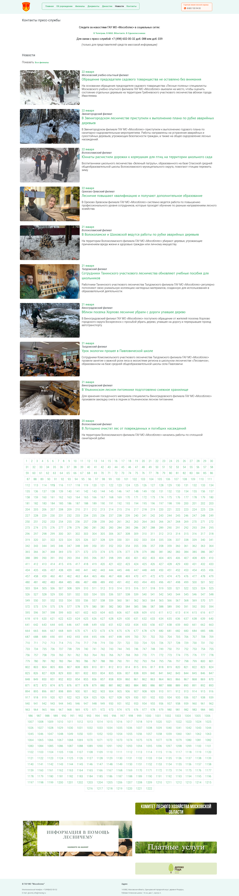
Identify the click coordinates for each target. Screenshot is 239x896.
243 (161, 515)
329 (111, 540)
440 (77, 570)
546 (194, 594)
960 (194, 703)
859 (119, 679)
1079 (179, 740)
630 (127, 618)
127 (152, 485)
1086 (60, 746)
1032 (90, 727)
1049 (70, 734)
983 (194, 709)
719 (102, 643)
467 (111, 576)
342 (27, 546)
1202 (80, 782)
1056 (139, 734)
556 (86, 600)
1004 (188, 715)
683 (186, 631)
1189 (139, 776)
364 (211, 546)
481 (36, 582)
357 (152, 546)
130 (178, 485)
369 (61, 552)
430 (186, 564)
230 (52, 515)
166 (94, 497)
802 (27, 667)
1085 (50, 746)
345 (52, 546)
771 (152, 655)
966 (52, 709)
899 (69, 691)
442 (94, 570)
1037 (139, 727)
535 (102, 594)
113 (36, 485)
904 (111, 691)
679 (152, 631)
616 (203, 612)
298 (44, 533)
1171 (149, 770)
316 (194, 533)
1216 (90, 788)
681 (169, 631)
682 (178, 631)
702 (152, 636)
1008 (40, 721)
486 (77, 582)
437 (52, 570)
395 (86, 558)
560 (119, 600)
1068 (70, 740)
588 (161, 606)
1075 (139, 740)
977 (144, 709)
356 (144, 546)
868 (194, 679)
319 (27, 540)
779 (27, 661)
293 (194, 527)
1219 (119, 788)
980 (169, 709)
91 (55, 479)
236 (102, 515)
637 (186, 618)
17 (122, 461)
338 (186, 540)
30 (211, 461)
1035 (119, 727)
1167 (109, 770)
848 (27, 679)
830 (69, 673)
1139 (208, 758)
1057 (149, 734)
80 (170, 473)
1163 (70, 770)
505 (44, 588)
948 (94, 703)
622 (61, 618)
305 (102, 533)
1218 (109, 788)
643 (44, 624)
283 (111, 527)
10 (75, 461)
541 (152, 594)
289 (161, 527)
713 (52, 643)
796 (169, 661)
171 (136, 497)
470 (136, 576)
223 (186, 509)
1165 (90, 770)
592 (194, 606)
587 (152, 606)
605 (111, 612)
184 (52, 503)
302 (77, 533)
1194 (188, 776)
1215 (208, 782)
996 (114, 715)
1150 (129, 764)
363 (203, 546)
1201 (70, 782)
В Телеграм (99, 33)
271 (203, 521)
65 (68, 473)
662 (203, 624)
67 (81, 473)
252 (44, 521)
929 (127, 697)
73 (122, 473)
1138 (198, 758)
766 (111, 655)
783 (61, 661)
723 (136, 643)
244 (169, 515)
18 (129, 461)
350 (94, 546)
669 (69, 631)
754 (203, 649)
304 (94, 533)
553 (61, 600)
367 (44, 552)
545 (186, 594)
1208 (139, 782)
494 (144, 582)
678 (144, 631)
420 (102, 564)
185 (61, 503)
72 (116, 473)
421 (111, 564)
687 (27, 636)
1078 (169, 740)
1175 (188, 770)
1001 (158, 715)
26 (184, 461)
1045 (31, 734)
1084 (40, 746)
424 (136, 564)
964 (36, 709)
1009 (50, 721)
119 (86, 485)
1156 (188, 764)
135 (27, 491)
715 (69, 643)
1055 (129, 734)
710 (27, 643)
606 (119, 612)
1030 (70, 727)
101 (126, 479)
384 (186, 552)
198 (169, 503)
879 (94, 685)
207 (52, 509)
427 (161, 564)
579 (86, 606)
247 (194, 515)
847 (211, 673)
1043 (198, 727)
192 (119, 503)
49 (150, 467)
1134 (159, 758)
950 (111, 703)
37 (68, 467)
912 (178, 691)
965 (44, 709)
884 (136, 685)
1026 (31, 727)
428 (169, 564)
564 (152, 600)
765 (102, 655)
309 (136, 533)
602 (86, 612)
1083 (31, 746)
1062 (198, 734)
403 (152, 558)
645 (61, 624)
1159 (31, 770)
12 (88, 461)
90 (48, 479)
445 (119, 570)
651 (111, 624)
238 (119, 515)
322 (52, 540)
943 (52, 703)
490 (111, 582)
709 (211, 636)
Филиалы (80, 6)
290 (169, 527)
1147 (100, 764)
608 (136, 612)
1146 (90, 764)
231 (61, 515)
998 (130, 715)
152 (169, 491)
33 (40, 467)
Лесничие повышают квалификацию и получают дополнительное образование (142, 195)
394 (77, 558)
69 (95, 473)
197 (161, 503)
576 (61, 606)
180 (211, 497)
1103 (40, 752)
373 (94, 552)
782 (52, 661)
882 (119, 685)
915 (203, 691)
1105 (60, 752)
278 (69, 527)
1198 (40, 782)
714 (61, 643)
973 (111, 709)
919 (44, 697)
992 (80, 715)
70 (102, 473)
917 (27, 697)
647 (77, 624)
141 (77, 491)
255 (69, 521)
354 (127, 546)
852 (61, 679)
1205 (109, 782)
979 (161, 709)
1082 (208, 740)
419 (94, 564)
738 (69, 649)
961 (203, 703)
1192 (169, 776)
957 (169, 703)
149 (144, 491)
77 (150, 473)
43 (109, 467)
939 (211, 697)
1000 (148, 715)
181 (27, 503)
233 (77, 515)
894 (27, 691)
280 (86, 527)
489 (102, 582)
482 (44, 582)
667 (52, 631)
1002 (168, 715)
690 (52, 636)
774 (178, 655)
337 (178, 540)
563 (144, 600)
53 (177, 467)
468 (119, 576)
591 (186, 606)
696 (102, 636)
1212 (179, 782)
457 (27, 576)
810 (94, 667)
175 (169, 497)
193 (127, 503)
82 (184, 473)
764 (94, 655)
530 (61, 594)
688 (36, 636)
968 (69, 709)
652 (119, 624)
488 (94, 582)
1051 (90, 734)
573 (36, 606)
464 (86, 576)
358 (161, 546)
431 (194, 564)
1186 (109, 776)
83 (191, 473)
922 (69, 697)
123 (119, 485)
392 (61, 558)
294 (203, 527)
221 (169, 509)
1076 (149, 740)
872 (36, 685)
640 (211, 618)
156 (203, 491)
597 (44, 612)
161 (52, 497)
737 (61, 649)
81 (177, 473)
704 (169, 636)
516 (136, 588)
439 (69, 570)
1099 (188, 746)
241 (144, 515)
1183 (80, 776)
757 (36, 655)
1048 (60, 734)
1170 (139, 770)
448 (144, 570)
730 (194, 643)
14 (102, 461)
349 (86, 546)
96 (89, 479)
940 (27, 703)
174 (161, 497)
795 (161, 661)
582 (111, 606)
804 (44, 667)
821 (186, 667)
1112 (129, 752)
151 (161, 491)
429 (178, 564)
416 (69, 564)
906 (127, 691)
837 (127, 673)
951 (119, 703)
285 (127, 527)
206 (44, 509)
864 (161, 679)
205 (36, 509)
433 (211, 564)
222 (178, 509)
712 (44, 643)
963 (27, 709)
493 (136, 582)
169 (119, 497)
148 (136, 491)
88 (35, 479)
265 (152, 521)
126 (144, 485)
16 (116, 461)
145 (111, 491)
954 (144, 703)
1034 (109, 727)
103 (143, 479)
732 (211, 643)
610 (152, 612)
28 (198, 461)
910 (161, 691)
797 (178, 661)
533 (86, 594)
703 (161, 636)
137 (44, 491)
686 (211, 631)
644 (52, 624)
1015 (109, 721)
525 (211, 588)
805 (52, 667)
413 (44, 564)
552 (52, 600)
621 (52, 618)
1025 (208, 721)
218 (144, 509)
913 (186, 691)
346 (61, 546)
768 (127, 655)
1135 (169, 758)
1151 (139, 764)
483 (52, 582)
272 (211, 521)
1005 (198, 715)
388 (27, 558)
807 (69, 667)
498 (178, 582)
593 (203, 606)
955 (152, 703)
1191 (159, 776)
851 (52, 679)
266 (161, 521)
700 (136, 636)
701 (144, 636)
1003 (178, 715)
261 (119, 521)
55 (191, 467)
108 (184, 479)
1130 (119, 758)
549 (27, 600)
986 (30, 715)
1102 (31, 752)
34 (47, 467)
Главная (50, 6)
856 (94, 679)
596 (36, 612)
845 (194, 673)
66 (75, 473)
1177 (208, 770)
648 (86, 624)
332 (136, 540)
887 (161, 685)
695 (94, 636)
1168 (119, 770)
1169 (129, 770)
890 (186, 685)
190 (102, 503)
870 (211, 679)
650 (102, 624)
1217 (100, 788)
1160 (40, 770)
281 (94, 527)
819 (169, 667)
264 (144, 521)
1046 (40, 734)
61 (40, 473)
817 (152, 667)
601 (77, 612)
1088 (80, 746)
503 (27, 588)
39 (81, 467)
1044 (208, 727)
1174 (179, 770)
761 (69, 655)
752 (186, 649)
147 (127, 491)
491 (119, 582)
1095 (149, 746)
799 (194, 661)
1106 (70, 752)
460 (52, 576)
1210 (159, 782)
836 (119, 673)
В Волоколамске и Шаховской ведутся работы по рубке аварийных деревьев (140, 234)
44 (116, 467)
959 (186, 703)
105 (159, 479)
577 (69, 606)
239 (127, 515)
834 (102, 673)
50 (157, 467)
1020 (159, 721)
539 (136, 594)
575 (52, 606)
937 (194, 697)
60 (34, 473)
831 (77, 673)
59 (27, 473)
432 (203, 564)
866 (178, 679)
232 (69, 515)
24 (170, 461)
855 (86, 679)
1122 (40, 758)
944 (61, 703)
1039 (159, 727)
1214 (198, 782)
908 (144, 691)
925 (94, 697)
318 (211, 533)
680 (161, 631)
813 (119, 667)
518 (152, 588)
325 (77, 540)
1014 (100, 721)
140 (69, 491)
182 (36, 503)
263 (136, 521)
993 (89, 715)
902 (94, 691)
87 (28, 479)
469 (127, 576)
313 (169, 533)
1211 (169, 782)
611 (161, 612)
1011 (70, 721)
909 (152, 691)
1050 (80, 734)
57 (204, 467)
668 (61, 631)
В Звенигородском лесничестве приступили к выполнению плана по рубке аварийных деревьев (148, 120)
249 (211, 515)
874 (52, 685)
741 (94, 649)
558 (102, 600)
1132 (139, 758)
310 (144, 533)
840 (152, 673)
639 (203, 618)
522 (186, 588)
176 (178, 497)
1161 (50, 770)
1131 (129, 758)
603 (94, 612)
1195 (198, 776)
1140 (31, 764)
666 (44, 631)
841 (161, 673)
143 (94, 491)
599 (61, 612)
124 (127, 485)
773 (169, 655)
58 (211, 467)
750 (169, 649)
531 (69, 594)
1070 (90, 740)
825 (27, 673)
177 (186, 497)
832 (86, 673)
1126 (80, 758)
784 (69, 661)
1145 (80, 764)
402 (144, 558)
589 (169, 606)
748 (152, 649)
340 (203, 540)
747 (144, 649)
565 (161, 600)
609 (144, 612)
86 (211, 473)
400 (127, 558)
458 (36, 576)
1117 (179, 752)
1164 (80, 770)
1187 (119, 776)
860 (127, 679)
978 (152, 709)
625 (86, 618)
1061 (188, 734)
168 (111, 497)
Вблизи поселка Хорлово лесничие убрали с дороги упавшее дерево (133, 312)
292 (186, 527)
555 (77, 600)
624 (77, 618)
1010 (60, 721)
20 (143, 461)
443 (102, 570)
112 (27, 485)
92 (62, 479)
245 (178, 515)
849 (36, 679)
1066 (50, 740)
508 (69, 588)
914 (194, 691)
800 (203, 661)
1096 (159, 746)
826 (36, 673)
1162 (60, 770)
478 (203, 576)
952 (127, 703)
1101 (208, 746)
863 (152, 679)
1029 (60, 727)
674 (111, 631)
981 (178, 709)
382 (169, 552)
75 (136, 473)
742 (102, 649)
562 (136, 600)
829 (61, 673)
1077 (159, 740)
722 (127, 643)
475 (178, 576)
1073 (119, 740)
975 (127, 709)
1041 (179, 727)
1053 (109, 734)
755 (211, 649)
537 (119, 594)
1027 (40, 727)
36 (61, 467)
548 (211, 594)
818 (161, 667)
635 (169, 618)
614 (186, 612)
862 (144, 679)
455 (203, 570)
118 (77, 485)
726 (161, 643)
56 (197, 467)
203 (211, 503)
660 (186, 624)
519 (161, 588)
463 (77, 576)
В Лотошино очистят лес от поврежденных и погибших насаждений (134, 428)
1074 (129, 740)
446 (127, 570)
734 (36, 649)
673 (102, 631)
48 (143, 467)
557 (94, 600)
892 (203, 685)
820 (178, 667)
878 (86, 685)
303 (86, 533)
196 (152, 503)
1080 (188, 740)
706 (186, 636)
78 (157, 473)
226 (211, 509)
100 (118, 479)
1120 (208, 752)
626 (94, 618)
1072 (109, 740)
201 (194, 503)
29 (204, 461)
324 (69, 540)
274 (36, 527)
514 (119, 588)
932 (152, 697)
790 (119, 661)
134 (211, 485)
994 (97, 715)
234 (86, 515)
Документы (93, 6)
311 (152, 533)
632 (144, 618)
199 (178, 503)
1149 (119, 764)
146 (119, 491)
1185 (100, 776)
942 (44, 703)
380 (152, 552)
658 (169, 624)
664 (27, 631)
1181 (60, 776)
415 (61, 564)
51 (163, 467)
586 (144, 606)
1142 (50, 764)
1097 (169, 746)
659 (178, 624)
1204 (100, 782)
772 (161, 655)
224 (194, 509)
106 (168, 479)
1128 (100, 758)
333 (144, 540)
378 (136, 552)
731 (203, 643)
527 (36, 594)
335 (161, 540)
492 (127, 582)
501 (203, 582)
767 (119, 655)
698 (119, 636)
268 (178, 521)
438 (61, 570)
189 (94, 503)
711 (36, 643)
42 (102, 467)
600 (69, 612)
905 (119, 691)
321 (44, 540)
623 (69, 618)
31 (27, 467)
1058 (159, 734)
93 (69, 479)
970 (86, 709)
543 (169, 594)
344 (44, 546)
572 (27, 606)
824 (211, 667)
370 (69, 552)
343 (36, 546)
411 (27, 564)
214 (111, 509)
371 (77, 552)
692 (69, 636)
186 (69, 503)
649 (94, 624)
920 (52, 697)
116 (61, 485)
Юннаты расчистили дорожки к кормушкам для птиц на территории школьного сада (147, 157)
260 (111, 521)
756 (27, 655)
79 (163, 473)
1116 (169, 752)
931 (144, 697)
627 (102, 618)
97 (96, 479)
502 (211, 582)
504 (36, 588)
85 (204, 473)
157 (211, 491)
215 (119, 509)
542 (161, 594)
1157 (198, 764)
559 (111, 600)
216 (127, 509)
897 (52, 691)
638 (194, 618)
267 (169, 521)
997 (122, 715)
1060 (179, 734)
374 (102, 552)
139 (61, 491)
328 (102, 540)
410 (211, 558)
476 (186, 576)
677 (136, 631)
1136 (179, 758)
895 (36, 691)
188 (86, 503)
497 (169, 582)
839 (144, 673)
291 (178, 527)
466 (102, 576)
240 (136, 515)
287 (144, 527)
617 (211, 612)
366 (36, 552)
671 (86, 631)
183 (44, 503)
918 (36, 697)
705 (178, 636)
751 (178, 649)
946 (77, 703)
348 (77, 546)
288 (152, 527)
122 (111, 485)
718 (94, 643)
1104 (50, 752)
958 (178, 703)
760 (61, 655)
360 (178, 546)
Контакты (132, 6)
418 (86, 564)
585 (136, 606)
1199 (50, 782)
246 (186, 515)
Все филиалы (42, 62)
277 (61, 527)
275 (44, 527)
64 (61, 473)
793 (144, 661)
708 (203, 636)
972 (102, 709)
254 (61, 521)
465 (94, 576)
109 (193, 479)
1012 (80, 721)
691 (61, 636)
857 (102, 679)
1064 (31, 740)
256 (77, 521)
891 (194, 685)
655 (144, 624)
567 (178, 600)
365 (27, 552)
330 (119, 540)
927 (111, 697)
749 (161, 649)
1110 (109, 752)
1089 (90, 746)
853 (69, 679)
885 (144, 685)
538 (127, 594)
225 (203, 509)
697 (111, 636)
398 (111, 558)
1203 (90, 782)
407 (186, 558)
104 (151, 479)
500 (194, 582)
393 (69, 558)
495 (152, 582)
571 (211, 600)
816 (144, 667)
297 (36, 533)
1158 (208, 764)
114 (44, 485)
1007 (31, 721)
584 (127, 606)
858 (111, 679)
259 (102, 521)
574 (44, 606)
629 (119, 618)
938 (203, 697)
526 (27, 594)
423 (127, 564)
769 (136, 655)
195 (144, 503)
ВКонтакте (119, 33)
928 (119, 697)
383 (178, 552)
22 (157, 461)
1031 (80, 727)
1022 (179, 721)
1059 (169, 734)
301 (69, 533)
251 (36, 521)
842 (169, 673)
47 (136, 467)
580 (94, 606)
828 (52, 673)
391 (52, 558)
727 (169, 643)
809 (86, 667)
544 (178, 594)
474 (169, 576)
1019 (149, 721)
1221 (139, 788)
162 (61, 497)
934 (169, 697)
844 (186, 673)
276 (52, 527)
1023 (188, 721)
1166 (100, 770)
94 (76, 479)
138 (52, 491)
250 (27, 521)
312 (161, 533)
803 (36, 667)
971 (94, 709)
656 (152, 624)
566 (169, 600)
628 (111, 618)
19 (136, 461)
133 (203, 485)
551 (44, 600)
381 (161, 552)
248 (203, 515)
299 (52, 533)
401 (136, 558)
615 (194, 612)
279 (77, 527)
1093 (129, 746)
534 (94, 594)
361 (186, 546)
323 (61, 540)
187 (77, 503)
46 (129, 467)
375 (111, 552)
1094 (139, 746)
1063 (208, 734)
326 (86, 540)
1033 (100, 727)
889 (178, 685)
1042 (188, 727)
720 (111, 643)
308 (127, 533)
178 (194, 497)
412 (36, 564)
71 (109, 473)
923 (77, 697)
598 (52, 612)
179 (203, 497)
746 (136, 649)
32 (34, 467)
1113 (139, 752)
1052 (100, 734)
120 (94, 485)
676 (127, 631)
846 (203, 673)
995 (105, 715)
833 (94, 673)
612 (169, 612)
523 (194, 588)
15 (109, 461)
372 (86, 552)
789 (111, 661)
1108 (90, 752)
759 (52, 655)
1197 (31, 782)
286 (136, 527)
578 (77, 606)
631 (136, 618)
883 (127, 685)
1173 (169, 770)
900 (77, 691)
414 (52, 564)
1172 (159, 770)
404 (161, 558)
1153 (159, 764)
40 (88, 467)
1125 (70, 758)
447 (136, 570)
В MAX (109, 33)
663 (211, 624)
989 (55, 715)
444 (111, 570)
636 (178, 618)
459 (44, 576)
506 (52, 588)
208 (61, 509)
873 (44, 685)
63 (54, 473)
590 (178, 606)
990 (64, 715)
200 (186, 503)
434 (27, 570)
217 (136, 509)
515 (127, 588)
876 (69, 685)
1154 (169, 764)
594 (211, 606)
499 (186, 582)
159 (36, 497)
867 (186, 679)
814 (127, 667)
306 (111, 533)
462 (69, 576)
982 (186, 709)
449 (152, 570)
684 (194, 631)
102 (134, 479)
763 (86, 655)
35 (54, 467)
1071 (100, 740)
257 (86, 521)
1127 (90, 758)
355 (136, 546)
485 (69, 582)
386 (203, 552)
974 (119, 709)
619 (36, 618)
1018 (139, 721)
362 (194, 546)
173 (152, 497)
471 (144, 576)
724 (144, 643)
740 (86, 649)
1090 (100, 746)
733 (27, 649)
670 (77, 631)
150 (152, 491)
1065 (40, 740)
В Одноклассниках (135, 33)
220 (161, 509)
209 (69, 509)
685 (203, 631)
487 (86, 582)
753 (194, 649)
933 (161, 697)
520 (169, 588)
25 (177, 461)
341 (211, 540)
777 (203, 655)
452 (178, 570)
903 (102, 691)
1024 (198, 721)
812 (111, 667)
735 (44, 649)
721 (119, 643)
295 (211, 527)
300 (61, 533)
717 (86, 643)
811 (102, 667)
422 (119, 564)
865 (169, 679)
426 (152, 564)
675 (119, 631)
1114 (149, 752)
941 (36, 703)
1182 (70, 776)
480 (27, 582)
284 (119, 527)
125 (136, 485)
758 (44, 655)
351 (102, 546)
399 (119, 558)
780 (36, 661)
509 (77, 588)
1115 (159, 752)
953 (136, 703)
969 (77, 709)
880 (102, 685)
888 (169, 685)
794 (152, 661)
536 (111, 594)
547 (203, 594)
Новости (119, 6)
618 (27, 618)
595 (27, 612)
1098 (179, 746)
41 (95, 467)
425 (144, 564)
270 (194, 521)
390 (44, 558)
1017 (129, 721)
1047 (50, 734)
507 (61, 588)
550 (36, 600)
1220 (129, 788)
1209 (149, 782)
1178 (31, 776)
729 (186, 643)
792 (136, 661)
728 (178, 643)
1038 (149, 727)
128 (161, 485)
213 (102, 509)
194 (136, 503)
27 (191, 461)
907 (136, 691)
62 (47, 473)
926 (102, 697)
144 (102, 491)
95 (83, 479)
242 (152, 515)
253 (52, 521)
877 (77, 685)
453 (186, 570)
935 (178, 697)
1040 (169, 727)
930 (136, 697)
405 (169, 558)
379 (144, 552)
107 (176, 479)
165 (86, 497)
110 (201, 479)
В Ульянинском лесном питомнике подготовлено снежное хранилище (135, 389)
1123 (50, 758)
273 (27, 527)
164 (77, 497)
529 (52, 594)
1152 (149, 764)
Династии (107, 6)
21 (150, 461)
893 (211, 685)
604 (102, 612)
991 (72, 715)
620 (44, 618)
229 (44, 515)
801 (211, 661)
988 (47, 715)
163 (69, 497)
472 (152, 576)
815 (136, 667)
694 (86, 636)
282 (102, 527)
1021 (169, 721)
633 (152, 618)
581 (102, 606)
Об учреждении (64, 6)
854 (77, 679)
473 (161, 576)
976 (136, 709)
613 (178, 612)
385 (194, 552)
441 (86, 570)
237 (111, 515)
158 (27, 497)
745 (127, 649)
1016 (119, 721)
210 (77, 509)
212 (94, 509)
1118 (188, 752)
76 (143, 473)
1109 (100, 752)
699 (127, 636)
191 (111, 503)
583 (119, 606)
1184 (90, 776)
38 (75, 467)
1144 (70, 764)
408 (194, 558)
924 (86, 697)
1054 (119, 734)
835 (111, 673)
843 (178, 673)
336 (169, 540)
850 (44, 679)
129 (169, 485)
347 (69, 546)
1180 (50, 776)
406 (178, 558)
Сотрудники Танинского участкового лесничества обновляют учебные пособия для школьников (145, 275)
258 (94, 521)
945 (69, 703)
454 (194, 570)
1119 (198, 752)
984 (203, 709)
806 (61, 667)
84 (197, 473)
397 (102, 558)
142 (86, 491)
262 (127, 521)
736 (52, 649)
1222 (149, 788)
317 (203, 533)
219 (152, 509)
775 (186, 655)
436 (44, 570)
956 (161, 703)
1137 (188, 758)
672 (94, 631)
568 (186, 600)
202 (203, 503)
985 (211, 709)
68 (88, 473)
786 (86, 661)
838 (136, 673)
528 (44, 594)
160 (44, 497)
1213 (188, 782)
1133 (149, 758)
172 (144, 497)
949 (102, 703)
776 (194, 655)
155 (194, 491)
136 (36, 491)
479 (211, 576)
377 (127, 552)
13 (95, 461)
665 (36, 631)
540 (144, 594)
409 (203, 558)
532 (77, 594)
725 (152, 643)
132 (194, 485)
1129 (109, 758)
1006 (207, 715)
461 (61, 576)
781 (44, 661)
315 (186, 533)
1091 (109, 746)
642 (36, 624)
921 (61, 697)
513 (111, 588)
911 (169, 691)
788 (102, 661)
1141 (40, 764)
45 (122, 467)
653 (127, 624)
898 (61, 691)
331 (127, 540)
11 (81, 461)
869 (203, 679)
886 (152, 685)
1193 (179, 776)
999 (139, 715)
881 (111, 685)
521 (178, 588)
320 (36, 540)
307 (119, 533)
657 (161, 624)
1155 (179, 764)
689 (44, 636)
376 (119, 552)
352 (111, 546)
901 (86, 691)
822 (194, 667)
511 (94, 588)
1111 (119, 752)
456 (211, 570)
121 (102, 485)
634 (161, 618)
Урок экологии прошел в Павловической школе (117, 351)
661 (194, 624)
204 (27, 509)
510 (86, 588)
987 (39, 715)
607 (127, 612)
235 (94, 515)
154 (186, 491)
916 (211, 691)
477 (194, 576)
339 (194, 540)
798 (186, 661)
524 (203, 588)
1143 (60, 764)
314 (178, 533)
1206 (119, 782)
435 (36, 570)
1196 (208, 776)
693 (77, 636)
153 (178, 491)
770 (144, 655)
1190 (149, 776)
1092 (119, 746)
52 (170, 467)
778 (211, 655)
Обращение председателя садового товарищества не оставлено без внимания (141, 79)
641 (27, 624)
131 (186, 485)
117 (69, 485)
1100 (198, 746)
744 (119, 649)
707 (194, 636)
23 (163, 461)
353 (119, 546)
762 (77, 655)
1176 (198, 770)
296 (27, 533)
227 (27, 515)
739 (77, 649)
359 (169, 546)
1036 (129, 727)
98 (103, 479)
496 (161, 582)
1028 (50, 727)
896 (44, 691)
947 (86, 703)
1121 (31, 758)
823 (203, 667)
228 (36, 515)
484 (61, 582)
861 (136, 679)
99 (110, 479)
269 (186, 521)
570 (203, 600)
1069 (80, 740)
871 (27, 685)
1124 (60, 758)
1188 (129, 776)
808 (77, 667)
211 (86, 509)
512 (102, 588)
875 (61, 685)
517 (144, 588)
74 (129, 473)
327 (94, 540)
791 (127, 661)
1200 (60, 782)
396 (94, 558)
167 (102, 497)
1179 (40, 776)
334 (152, 540)
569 (194, 600)
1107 (80, 752)
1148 (109, 764)
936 (186, 697)
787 (94, 661)
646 (69, 624)
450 (161, 570)
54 (184, 467)
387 (211, 552)
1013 (90, 721)
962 (211, 703)
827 (44, 673)
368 (52, 552)
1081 (198, 740)
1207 (129, 782)
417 (77, 564)
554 (69, 600)
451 (169, 570)
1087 (70, 746)
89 (42, 479)
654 (136, 624)
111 (209, 479)
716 (77, 643)
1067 (60, 740)
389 (36, 558)
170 (127, 497)
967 (61, 709)
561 (127, 600)
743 (111, 649)
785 (77, 661)
